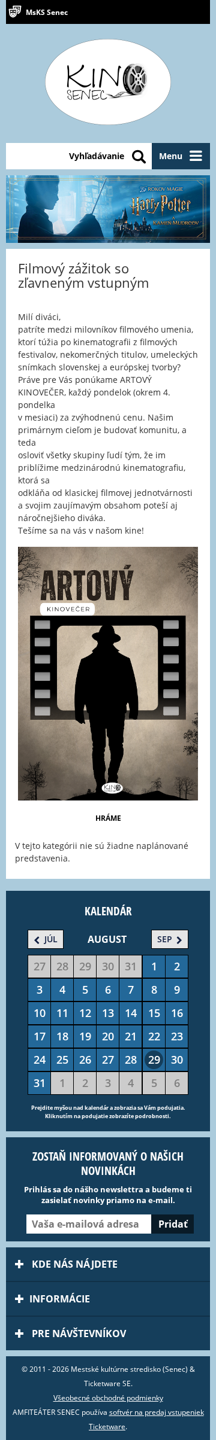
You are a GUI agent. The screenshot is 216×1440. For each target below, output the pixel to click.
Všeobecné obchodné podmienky (108, 1398)
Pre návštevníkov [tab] (77, 1333)
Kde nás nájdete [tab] (73, 1264)
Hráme (108, 818)
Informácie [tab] (59, 1298)
